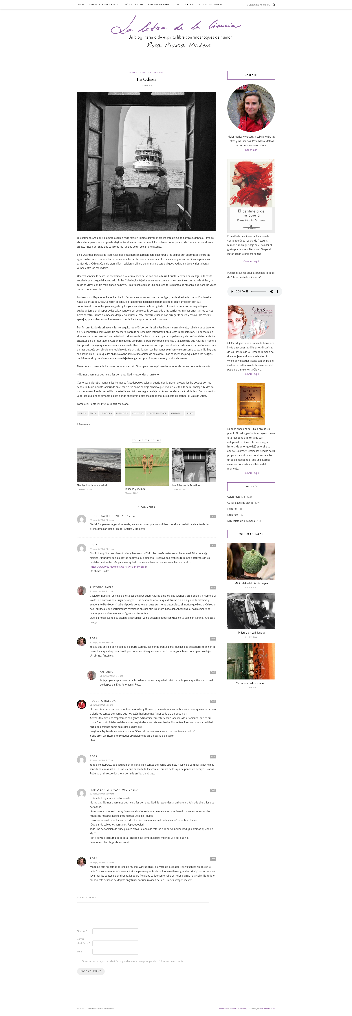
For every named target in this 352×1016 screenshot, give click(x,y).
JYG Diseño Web (267, 1009)
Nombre (82, 931)
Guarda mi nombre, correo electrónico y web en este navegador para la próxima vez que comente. (133, 961)
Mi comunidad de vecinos (251, 683)
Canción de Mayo (158, 5)
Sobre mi (189, 5)
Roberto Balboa (103, 701)
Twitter (232, 1009)
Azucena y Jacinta (135, 489)
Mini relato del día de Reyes (251, 583)
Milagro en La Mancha (251, 632)
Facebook (223, 1009)
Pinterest (242, 1009)
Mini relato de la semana (146, 73)
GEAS (176, 5)
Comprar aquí (251, 261)
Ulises (189, 413)
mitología (122, 413)
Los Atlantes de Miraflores (186, 485)
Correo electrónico (83, 941)
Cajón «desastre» (133, 5)
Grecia (82, 413)
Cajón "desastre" (236, 497)
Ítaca (93, 413)
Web (79, 952)
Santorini (176, 413)
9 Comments (83, 424)
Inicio (80, 5)
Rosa (94, 545)
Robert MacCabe (156, 413)
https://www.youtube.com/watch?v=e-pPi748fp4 (118, 567)
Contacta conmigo (210, 5)
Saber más (251, 150)
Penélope (137, 413)
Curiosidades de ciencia (103, 5)
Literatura (232, 515)
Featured (232, 509)
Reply (213, 516)
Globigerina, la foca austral (92, 485)
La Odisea (106, 413)
